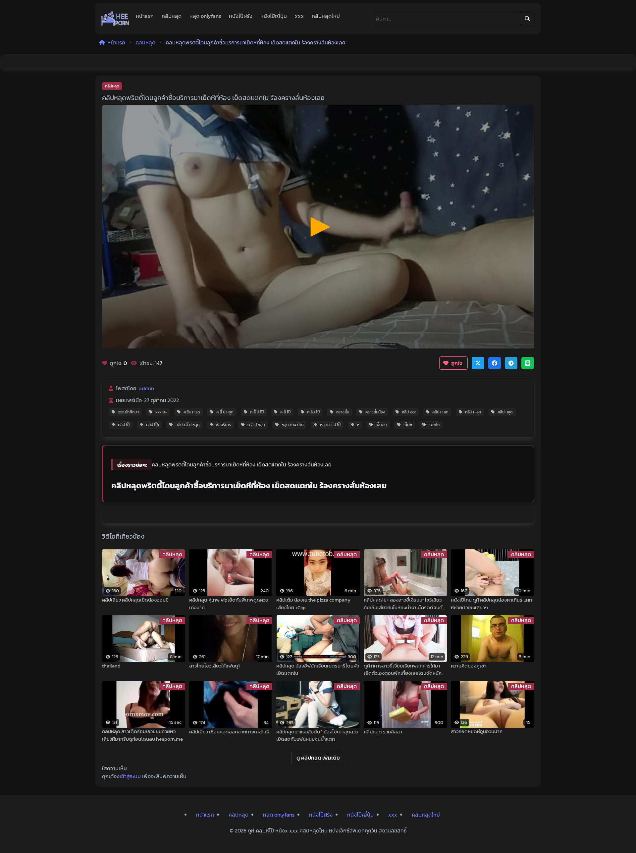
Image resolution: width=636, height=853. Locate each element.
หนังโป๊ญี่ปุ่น (273, 16)
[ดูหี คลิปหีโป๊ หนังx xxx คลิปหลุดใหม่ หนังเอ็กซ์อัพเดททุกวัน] (115, 18)
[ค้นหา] (527, 18)
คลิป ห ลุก (473, 412)
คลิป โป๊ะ (152, 425)
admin (146, 388)
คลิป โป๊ (124, 425)
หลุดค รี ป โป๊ (330, 425)
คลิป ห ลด (440, 412)
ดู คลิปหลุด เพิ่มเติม (318, 758)
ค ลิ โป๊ (285, 412)
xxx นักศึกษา (128, 412)
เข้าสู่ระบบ (130, 776)
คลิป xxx (409, 412)
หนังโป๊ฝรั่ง (240, 16)
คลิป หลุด (505, 412)
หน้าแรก (145, 16)
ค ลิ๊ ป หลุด (225, 412)
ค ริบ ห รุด (192, 412)
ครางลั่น (342, 412)
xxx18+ (161, 412)
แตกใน (434, 425)
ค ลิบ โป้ (313, 412)
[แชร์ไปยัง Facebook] (494, 363)
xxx (299, 16)
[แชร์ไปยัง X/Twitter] (478, 363)
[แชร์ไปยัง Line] (527, 363)
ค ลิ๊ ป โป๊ (257, 412)
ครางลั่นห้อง (375, 412)
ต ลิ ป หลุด (256, 425)
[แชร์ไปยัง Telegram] (511, 363)
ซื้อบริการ (223, 425)
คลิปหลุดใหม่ (326, 16)
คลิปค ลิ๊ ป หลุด (188, 425)
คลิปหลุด (172, 16)
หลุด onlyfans (205, 16)
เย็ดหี (407, 425)
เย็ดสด (381, 425)
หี (358, 425)
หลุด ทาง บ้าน (292, 425)
